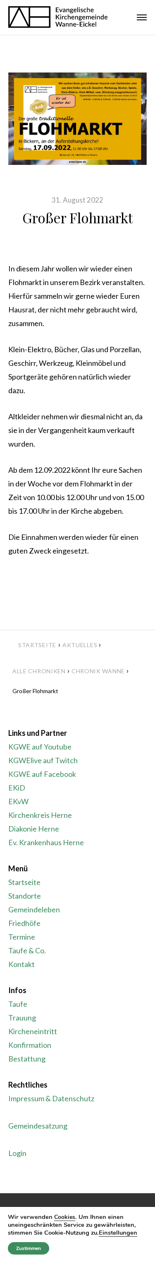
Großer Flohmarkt (77, 217)
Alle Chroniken (39, 671)
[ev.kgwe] (57, 17)
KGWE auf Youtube (40, 746)
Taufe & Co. (27, 950)
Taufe (17, 1003)
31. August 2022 (77, 200)
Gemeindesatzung (37, 1125)
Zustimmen (28, 1248)
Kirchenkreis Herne (40, 815)
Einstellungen (118, 1232)
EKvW (18, 801)
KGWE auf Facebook (42, 773)
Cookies (64, 1217)
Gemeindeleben (34, 909)
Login (17, 1153)
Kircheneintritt (32, 1031)
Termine (21, 936)
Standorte (24, 895)
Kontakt (21, 964)
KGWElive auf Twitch (43, 760)
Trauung (22, 1017)
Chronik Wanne (98, 671)
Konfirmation (29, 1044)
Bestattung (26, 1058)
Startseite (37, 644)
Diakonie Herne (33, 828)
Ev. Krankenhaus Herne (46, 842)
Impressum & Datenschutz (51, 1098)
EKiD (16, 787)
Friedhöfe (24, 923)
